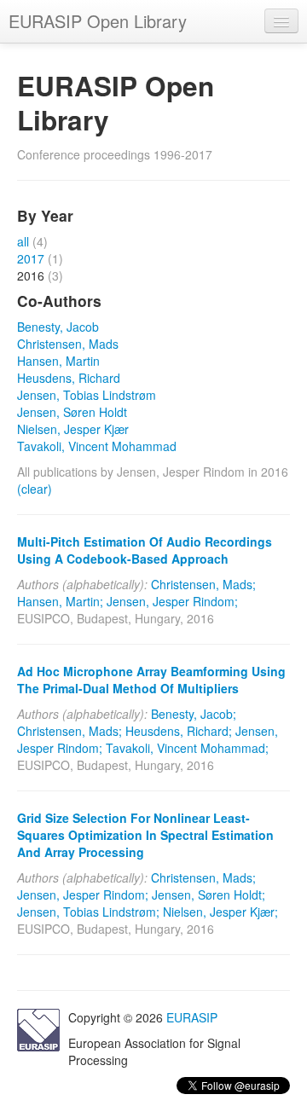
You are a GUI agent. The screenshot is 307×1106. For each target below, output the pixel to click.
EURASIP (191, 1017)
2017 (30, 258)
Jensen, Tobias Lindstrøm (86, 394)
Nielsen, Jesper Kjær (73, 428)
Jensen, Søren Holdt (72, 411)
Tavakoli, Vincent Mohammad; (187, 747)
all (23, 241)
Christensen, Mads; (203, 584)
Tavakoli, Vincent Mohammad (97, 446)
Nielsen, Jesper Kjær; (220, 911)
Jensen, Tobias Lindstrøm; (88, 911)
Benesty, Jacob (58, 326)
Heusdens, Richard (68, 377)
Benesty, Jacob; (193, 713)
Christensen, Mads (68, 343)
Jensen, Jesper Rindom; (172, 601)
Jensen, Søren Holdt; (208, 894)
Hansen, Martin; (60, 601)
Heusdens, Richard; (178, 730)
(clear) (34, 488)
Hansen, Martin (58, 360)
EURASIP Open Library (98, 21)
